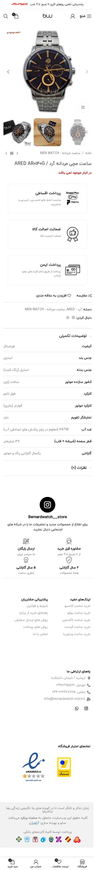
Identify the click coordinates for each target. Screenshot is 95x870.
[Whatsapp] (77, 708)
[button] (87, 71)
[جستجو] (5, 16)
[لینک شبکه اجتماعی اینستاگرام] (73, 317)
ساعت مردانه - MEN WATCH (60, 153)
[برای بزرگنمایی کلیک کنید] (83, 107)
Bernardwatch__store (47, 517)
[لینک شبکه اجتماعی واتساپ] (68, 317)
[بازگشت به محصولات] (12, 153)
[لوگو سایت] (47, 16)
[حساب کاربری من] (72, 16)
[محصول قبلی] (17, 153)
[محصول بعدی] (6, 153)
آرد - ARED (74, 309)
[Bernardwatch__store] (47, 505)
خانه (88, 153)
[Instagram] (86, 708)
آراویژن (34, 823)
